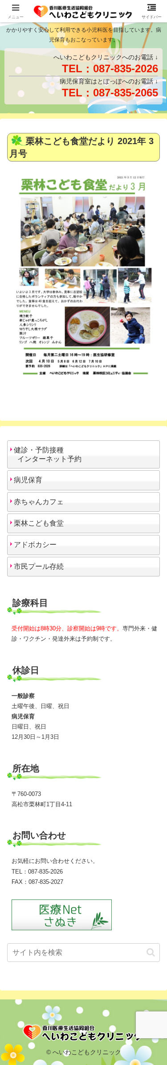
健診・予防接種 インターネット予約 (45, 454)
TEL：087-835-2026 (110, 68)
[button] (151, 952)
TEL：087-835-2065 (110, 93)
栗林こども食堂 (39, 523)
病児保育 (28, 480)
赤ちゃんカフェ (39, 502)
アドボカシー (35, 544)
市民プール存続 (39, 566)
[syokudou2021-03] (83, 277)
